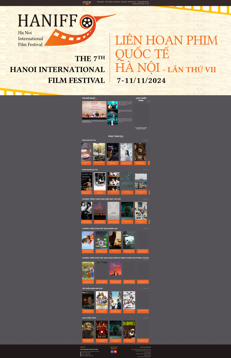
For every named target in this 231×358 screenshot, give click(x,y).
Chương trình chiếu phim (138, 3)
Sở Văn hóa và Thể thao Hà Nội (143, 353)
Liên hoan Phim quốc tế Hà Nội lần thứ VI (140, 349)
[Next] (147, 116)
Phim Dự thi (124, 1)
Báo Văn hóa (147, 355)
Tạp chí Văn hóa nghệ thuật (144, 356)
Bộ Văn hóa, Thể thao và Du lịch (143, 350)
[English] (148, 3)
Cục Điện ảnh (147, 352)
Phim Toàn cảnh (132, 1)
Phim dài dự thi (89, 140)
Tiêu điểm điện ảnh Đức (143, 1)
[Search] (145, 4)
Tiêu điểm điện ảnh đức (92, 288)
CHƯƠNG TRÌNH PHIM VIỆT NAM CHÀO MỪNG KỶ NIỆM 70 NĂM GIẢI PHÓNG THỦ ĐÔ (115, 258)
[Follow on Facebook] (112, 351)
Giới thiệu (101, 1)
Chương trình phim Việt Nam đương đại (99, 228)
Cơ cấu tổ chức (116, 1)
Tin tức (106, 1)
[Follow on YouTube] (115, 351)
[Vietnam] (147, 3)
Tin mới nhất (88, 98)
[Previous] (135, 116)
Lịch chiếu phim (89, 318)
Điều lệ (110, 1)
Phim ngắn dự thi (90, 170)
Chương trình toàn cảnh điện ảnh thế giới (101, 199)
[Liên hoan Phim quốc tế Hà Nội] (87, 3)
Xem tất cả (145, 140)
